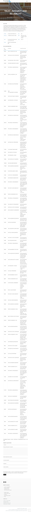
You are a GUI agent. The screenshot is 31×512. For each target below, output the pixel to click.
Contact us (5, 494)
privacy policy (21, 472)
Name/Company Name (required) (7, 456)
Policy (5, 496)
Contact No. (4, 463)
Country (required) (5, 466)
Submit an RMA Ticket (7, 493)
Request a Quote (6, 492)
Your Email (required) (6, 460)
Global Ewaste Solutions (7, 495)
